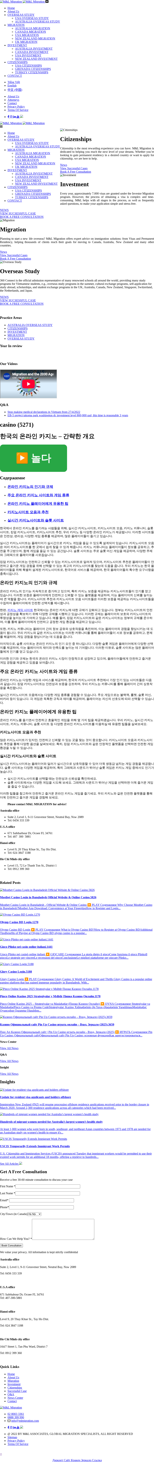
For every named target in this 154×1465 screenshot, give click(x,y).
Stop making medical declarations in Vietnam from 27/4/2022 (44, 412)
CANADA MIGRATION (30, 31)
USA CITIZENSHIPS (28, 65)
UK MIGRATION (26, 41)
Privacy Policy (16, 106)
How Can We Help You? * (16, 1238)
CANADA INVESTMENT (31, 52)
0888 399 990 (16, 1417)
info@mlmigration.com (25, 1420)
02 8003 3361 (16, 1414)
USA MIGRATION (27, 35)
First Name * (7, 1186)
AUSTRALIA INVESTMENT (34, 48)
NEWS (4, 210)
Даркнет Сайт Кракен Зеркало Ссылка (77, 1460)
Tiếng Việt (14, 82)
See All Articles (9, 1163)
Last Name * (7, 1193)
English (12, 85)
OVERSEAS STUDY (21, 14)
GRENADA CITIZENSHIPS (33, 69)
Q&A (11, 1394)
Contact (12, 103)
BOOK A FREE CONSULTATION (22, 216)
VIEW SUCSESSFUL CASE (18, 213)
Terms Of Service (18, 110)
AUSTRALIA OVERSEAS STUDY (37, 21)
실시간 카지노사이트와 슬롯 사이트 (36, 520)
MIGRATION (16, 25)
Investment (14, 1384)
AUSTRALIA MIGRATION (32, 28)
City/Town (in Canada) (13, 1214)
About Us (13, 11)
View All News (9, 1048)
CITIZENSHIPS (18, 62)
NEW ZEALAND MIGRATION (35, 38)
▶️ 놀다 (33, 458)
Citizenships (15, 1387)
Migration (13, 1380)
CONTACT (15, 75)
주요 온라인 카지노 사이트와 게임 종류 (38, 495)
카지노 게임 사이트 (20, 610)
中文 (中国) (15, 89)
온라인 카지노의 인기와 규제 (30, 487)
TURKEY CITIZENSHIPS (31, 72)
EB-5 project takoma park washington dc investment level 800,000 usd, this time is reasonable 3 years (68, 415)
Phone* (4, 1207)
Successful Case (17, 1391)
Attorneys (13, 99)
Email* (4, 1200)
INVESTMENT (17, 45)
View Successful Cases (74, 168)
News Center (15, 1397)
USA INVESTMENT (28, 55)
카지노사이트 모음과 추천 (28, 512)
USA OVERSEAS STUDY (32, 18)
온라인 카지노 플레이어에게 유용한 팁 (38, 504)
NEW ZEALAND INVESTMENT (36, 58)
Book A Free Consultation (75, 171)
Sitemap (12, 1437)
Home (11, 8)
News (63, 164)
